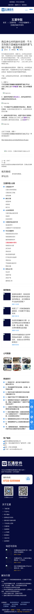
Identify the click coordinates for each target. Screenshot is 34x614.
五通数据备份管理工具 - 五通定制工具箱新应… (22, 551)
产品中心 (6, 511)
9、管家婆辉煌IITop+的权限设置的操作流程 (18, 423)
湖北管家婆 (15, 604)
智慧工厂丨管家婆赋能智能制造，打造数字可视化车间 (21, 310)
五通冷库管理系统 (11, 190)
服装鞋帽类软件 (10, 239)
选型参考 (8, 201)
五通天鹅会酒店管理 (12, 213)
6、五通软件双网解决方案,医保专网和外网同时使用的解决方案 (18, 408)
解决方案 (8, 198)
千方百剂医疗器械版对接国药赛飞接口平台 (15, 84)
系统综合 (8, 260)
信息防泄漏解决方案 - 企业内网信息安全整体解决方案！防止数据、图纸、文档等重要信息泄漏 (21, 324)
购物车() (18, 5)
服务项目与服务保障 (10, 520)
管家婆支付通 (10, 245)
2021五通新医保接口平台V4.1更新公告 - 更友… (23, 567)
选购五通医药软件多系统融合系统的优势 (15, 595)
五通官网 (13, 606)
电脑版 (13, 610)
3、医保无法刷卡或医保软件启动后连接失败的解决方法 (17, 393)
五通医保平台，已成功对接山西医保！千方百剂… (23, 559)
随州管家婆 (23, 604)
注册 (9, 5)
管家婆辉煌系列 (10, 237)
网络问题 (8, 266)
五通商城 (5, 606)
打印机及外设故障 (11, 257)
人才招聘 (6, 532)
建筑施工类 (9, 281)
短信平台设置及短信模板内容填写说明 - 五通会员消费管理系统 (16, 165)
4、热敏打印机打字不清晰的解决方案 (17, 397)
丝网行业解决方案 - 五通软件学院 (13, 593)
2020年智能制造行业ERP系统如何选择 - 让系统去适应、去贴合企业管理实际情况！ (21, 338)
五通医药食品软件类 (12, 222)
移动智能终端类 (10, 254)
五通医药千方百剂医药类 (13, 228)
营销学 (8, 216)
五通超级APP (10, 187)
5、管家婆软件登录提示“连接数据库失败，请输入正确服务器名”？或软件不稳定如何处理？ (17, 402)
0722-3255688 (20, 2)
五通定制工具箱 (10, 192)
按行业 (8, 207)
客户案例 (6, 514)
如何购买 (6, 541)
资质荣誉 (6, 529)
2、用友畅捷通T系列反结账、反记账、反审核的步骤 (18, 388)
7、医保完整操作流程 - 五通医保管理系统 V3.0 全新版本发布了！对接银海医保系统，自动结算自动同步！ (18, 414)
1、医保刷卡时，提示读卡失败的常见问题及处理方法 (17, 383)
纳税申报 (8, 275)
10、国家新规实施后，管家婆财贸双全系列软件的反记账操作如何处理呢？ (18, 428)
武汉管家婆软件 (25, 602)
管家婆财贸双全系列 (12, 234)
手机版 (18, 610)
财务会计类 (9, 269)
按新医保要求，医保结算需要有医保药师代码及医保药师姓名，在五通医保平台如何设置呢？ (21, 298)
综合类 (8, 272)
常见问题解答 (24, 22)
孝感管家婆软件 (14, 602)
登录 (12, 5)
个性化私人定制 (8, 523)
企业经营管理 (10, 210)
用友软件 (8, 251)
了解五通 (6, 508)
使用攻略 (8, 195)
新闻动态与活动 (8, 517)
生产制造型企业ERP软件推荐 (12, 587)
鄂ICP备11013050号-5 (23, 612)
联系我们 (24, 5)
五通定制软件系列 (17, 25)
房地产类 (8, 278)
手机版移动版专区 (11, 263)
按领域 (8, 204)
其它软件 (8, 248)
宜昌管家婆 (6, 604)
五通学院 (13, 22)
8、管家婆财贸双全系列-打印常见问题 (17, 419)
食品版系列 (9, 225)
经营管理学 (9, 219)
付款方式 (6, 538)
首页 (4, 22)
